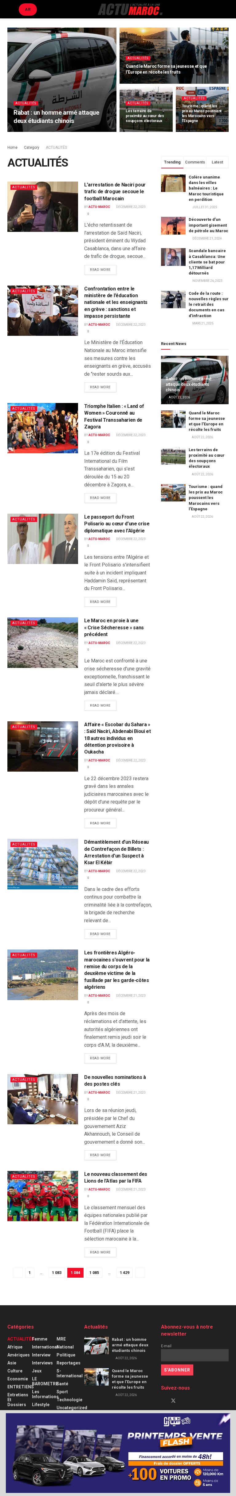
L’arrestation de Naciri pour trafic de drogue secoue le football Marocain (115, 191)
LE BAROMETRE (45, 1381)
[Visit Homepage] (130, 9)
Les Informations (45, 1394)
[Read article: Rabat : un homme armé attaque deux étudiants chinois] (96, 1345)
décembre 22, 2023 (131, 207)
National (65, 1346)
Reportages (69, 1362)
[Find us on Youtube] (184, 1401)
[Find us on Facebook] (163, 1401)
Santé (62, 1383)
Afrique (14, 1346)
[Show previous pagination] (18, 1273)
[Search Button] (226, 9)
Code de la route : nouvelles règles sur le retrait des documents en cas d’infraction (209, 304)
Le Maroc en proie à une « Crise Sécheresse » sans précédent (114, 627)
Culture (14, 1370)
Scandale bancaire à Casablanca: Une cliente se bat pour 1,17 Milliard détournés (207, 261)
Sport (62, 1391)
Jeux (36, 1370)
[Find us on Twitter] (173, 1401)
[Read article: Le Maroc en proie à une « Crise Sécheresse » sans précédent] (42, 642)
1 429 (124, 1272)
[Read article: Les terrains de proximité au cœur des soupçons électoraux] (173, 456)
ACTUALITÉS (25, 103)
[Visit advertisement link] (118, 1453)
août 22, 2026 (56, 131)
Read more (103, 269)
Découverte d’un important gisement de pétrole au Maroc (208, 225)
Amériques (18, 1354)
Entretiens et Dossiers (17, 1399)
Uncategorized (72, 1407)
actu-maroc (28, 131)
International (45, 1346)
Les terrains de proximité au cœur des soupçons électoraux (145, 116)
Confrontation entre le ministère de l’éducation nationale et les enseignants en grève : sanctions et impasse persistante (116, 302)
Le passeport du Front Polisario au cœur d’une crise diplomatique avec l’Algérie (117, 524)
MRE (61, 1339)
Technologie (69, 1399)
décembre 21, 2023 (131, 995)
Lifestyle (40, 1404)
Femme (39, 1339)
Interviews (42, 1362)
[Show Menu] (10, 9)
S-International (70, 1373)
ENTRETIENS (20, 1386)
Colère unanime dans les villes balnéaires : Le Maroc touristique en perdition (206, 188)
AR (28, 9)
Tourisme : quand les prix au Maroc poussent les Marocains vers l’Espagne (206, 497)
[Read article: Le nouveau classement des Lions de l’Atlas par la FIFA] (42, 1196)
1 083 (56, 1272)
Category (31, 147)
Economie (17, 1378)
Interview (41, 1354)
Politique (66, 1354)
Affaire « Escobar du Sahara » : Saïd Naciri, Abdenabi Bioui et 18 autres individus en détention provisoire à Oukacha (117, 738)
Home (12, 147)
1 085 (94, 1272)
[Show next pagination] (140, 1273)
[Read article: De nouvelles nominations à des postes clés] (42, 1099)
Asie (11, 1362)
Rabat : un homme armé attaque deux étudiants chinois (188, 384)
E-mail (166, 1346)
